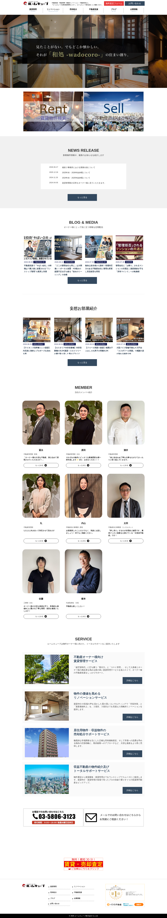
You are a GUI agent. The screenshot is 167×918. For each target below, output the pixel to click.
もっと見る (82, 197)
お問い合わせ (134, 3)
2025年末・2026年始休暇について (76, 173)
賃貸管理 (33, 9)
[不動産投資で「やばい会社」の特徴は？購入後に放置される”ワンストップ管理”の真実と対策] (37, 248)
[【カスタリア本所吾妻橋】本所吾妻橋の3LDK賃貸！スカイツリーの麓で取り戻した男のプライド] (68, 330)
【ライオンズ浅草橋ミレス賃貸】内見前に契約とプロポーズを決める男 (36, 351)
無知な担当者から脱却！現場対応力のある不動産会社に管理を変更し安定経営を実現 (99, 268)
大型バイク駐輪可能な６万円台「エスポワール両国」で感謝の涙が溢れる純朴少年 (130, 351)
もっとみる (39, 465)
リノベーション (53, 9)
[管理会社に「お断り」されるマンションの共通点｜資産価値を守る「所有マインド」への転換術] (129, 248)
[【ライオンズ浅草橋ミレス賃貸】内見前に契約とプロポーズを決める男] (36, 330)
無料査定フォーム (114, 3)
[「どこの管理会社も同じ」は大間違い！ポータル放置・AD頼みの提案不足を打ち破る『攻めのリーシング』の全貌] (68, 248)
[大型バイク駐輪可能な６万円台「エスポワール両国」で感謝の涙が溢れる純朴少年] (130, 330)
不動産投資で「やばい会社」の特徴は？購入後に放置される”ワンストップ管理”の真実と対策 (37, 268)
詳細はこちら (132, 680)
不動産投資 (93, 9)
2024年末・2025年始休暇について (76, 178)
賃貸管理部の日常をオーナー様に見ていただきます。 (84, 183)
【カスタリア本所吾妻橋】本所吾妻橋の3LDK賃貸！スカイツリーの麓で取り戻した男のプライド (68, 351)
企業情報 (134, 9)
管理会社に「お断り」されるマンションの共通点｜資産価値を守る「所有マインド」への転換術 (129, 268)
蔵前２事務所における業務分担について (78, 167)
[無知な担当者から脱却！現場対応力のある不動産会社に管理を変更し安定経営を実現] (99, 248)
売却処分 (73, 9)
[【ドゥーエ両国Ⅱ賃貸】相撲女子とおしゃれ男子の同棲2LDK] (99, 330)
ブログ (114, 9)
